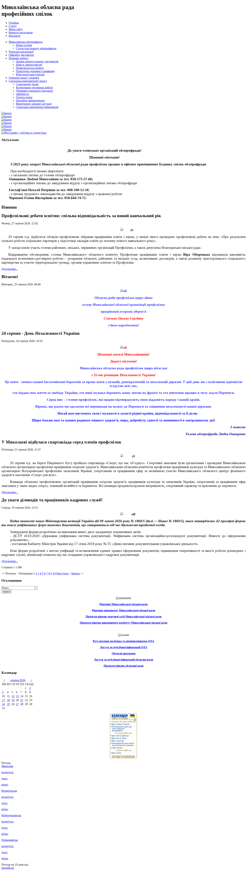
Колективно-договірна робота (34, 87)
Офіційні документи (21, 54)
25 (8, 704)
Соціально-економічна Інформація (37, 107)
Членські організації (21, 51)
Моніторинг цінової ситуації (33, 103)
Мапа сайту (16, 29)
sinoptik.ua (7, 867)
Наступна (62, 573)
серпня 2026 (17, 680)
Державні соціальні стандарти (34, 90)
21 (21, 700)
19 (13, 700)
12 (13, 696)
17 (3, 700)
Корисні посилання (21, 32)
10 (54, 573)
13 (17, 696)
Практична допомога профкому (35, 71)
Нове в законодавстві (29, 64)
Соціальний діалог (27, 84)
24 (3, 704)
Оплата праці (24, 97)
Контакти (14, 35)
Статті (12, 26)
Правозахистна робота (30, 67)
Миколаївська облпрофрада (25, 41)
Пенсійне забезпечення (30, 100)
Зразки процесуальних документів (37, 61)
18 (8, 700)
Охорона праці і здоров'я (24, 77)
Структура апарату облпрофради (36, 48)
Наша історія (24, 45)
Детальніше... (9, 268)
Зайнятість (22, 94)
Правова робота (18, 58)
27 (17, 704)
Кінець (75, 573)
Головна (14, 22)
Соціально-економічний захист (28, 81)
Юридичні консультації (30, 74)
